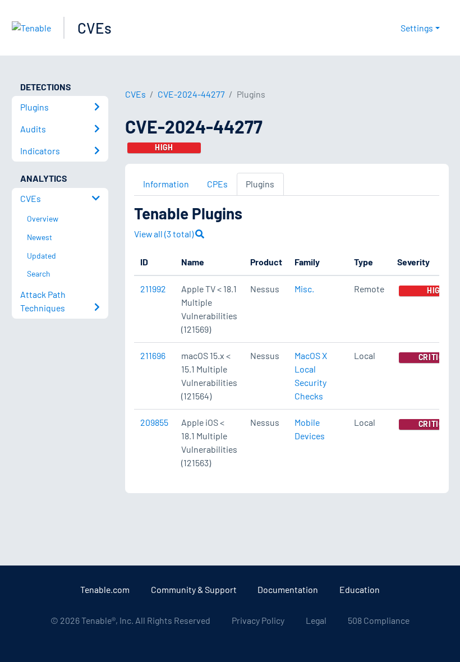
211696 (152, 355)
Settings (417, 27)
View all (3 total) (164, 233)
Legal (316, 620)
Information (166, 183)
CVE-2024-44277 (191, 94)
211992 (153, 288)
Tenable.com (105, 589)
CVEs (94, 27)
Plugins (260, 183)
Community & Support (194, 589)
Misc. (304, 288)
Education (359, 589)
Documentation (287, 589)
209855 (154, 422)
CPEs (217, 183)
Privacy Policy (258, 620)
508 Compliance (379, 620)
